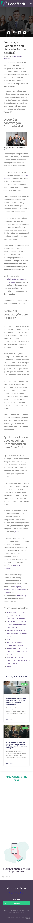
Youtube (15, 590)
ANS (16, 532)
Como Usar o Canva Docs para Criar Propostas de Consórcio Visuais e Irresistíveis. (16, 701)
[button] (30, 3)
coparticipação (10, 279)
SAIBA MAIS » (9, 719)
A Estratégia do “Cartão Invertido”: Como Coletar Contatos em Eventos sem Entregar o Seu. (16, 745)
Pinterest (22, 590)
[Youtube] (16, 888)
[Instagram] (12, 888)
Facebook (7, 590)
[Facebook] (8, 888)
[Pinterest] (21, 888)
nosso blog (21, 596)
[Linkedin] (25, 888)
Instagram (17, 587)
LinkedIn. (7, 593)
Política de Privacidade (16, 893)
